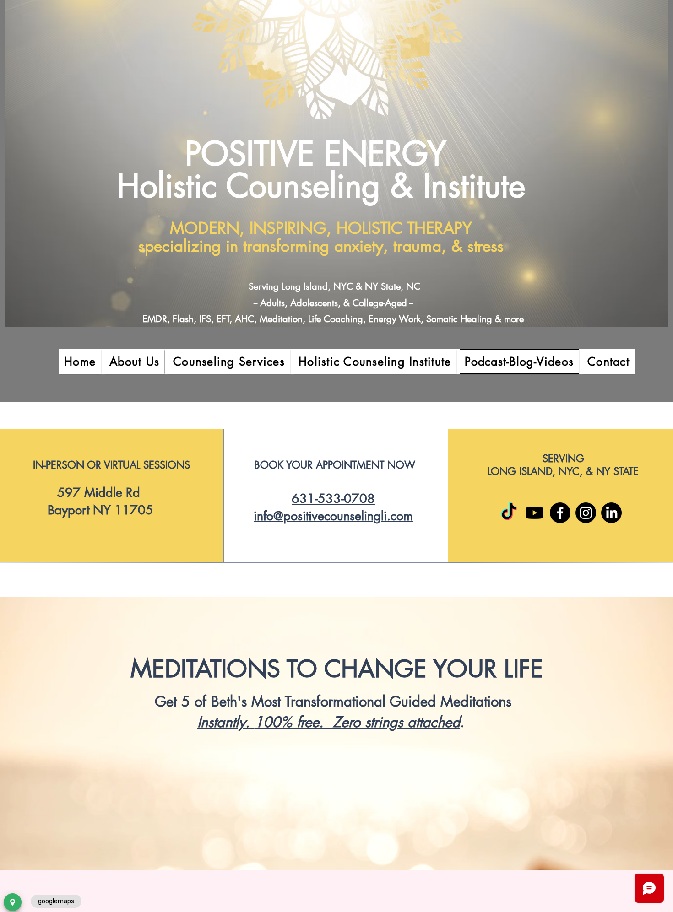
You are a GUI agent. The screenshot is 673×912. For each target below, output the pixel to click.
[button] (134, 361)
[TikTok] (509, 512)
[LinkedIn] (611, 512)
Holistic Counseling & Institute (321, 186)
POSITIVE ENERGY (320, 154)
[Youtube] (534, 512)
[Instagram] (585, 512)
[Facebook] (560, 512)
